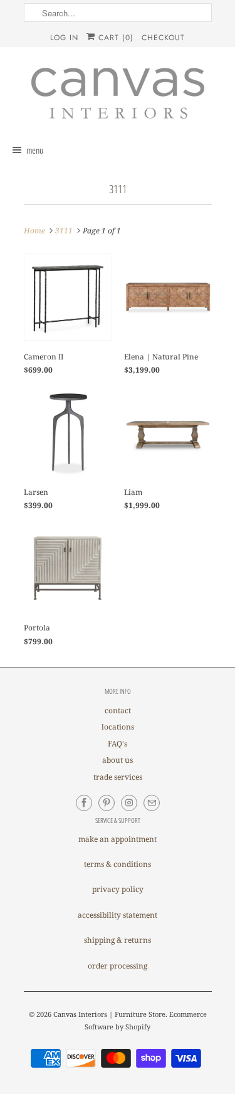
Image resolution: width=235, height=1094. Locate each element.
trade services (117, 777)
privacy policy (118, 889)
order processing (117, 965)
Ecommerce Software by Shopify (146, 1020)
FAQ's (117, 743)
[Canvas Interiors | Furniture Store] (118, 94)
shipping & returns (117, 940)
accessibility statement (117, 915)
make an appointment (117, 839)
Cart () (114, 37)
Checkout (163, 37)
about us (117, 760)
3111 (118, 188)
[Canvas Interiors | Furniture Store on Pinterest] (106, 803)
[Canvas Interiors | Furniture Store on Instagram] (129, 803)
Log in (64, 37)
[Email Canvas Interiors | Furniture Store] (152, 803)
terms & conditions (117, 864)
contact (118, 710)
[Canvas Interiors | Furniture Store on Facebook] (84, 803)
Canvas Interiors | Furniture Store (109, 1014)
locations (118, 726)
